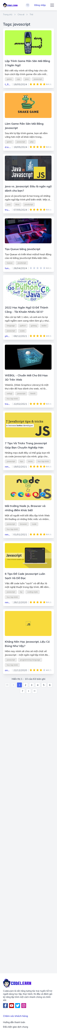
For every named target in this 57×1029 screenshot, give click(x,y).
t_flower (8, 84)
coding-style (32, 592)
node (34, 524)
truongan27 (8, 209)
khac (17, 204)
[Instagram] (23, 1005)
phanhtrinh (8, 336)
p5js (32, 142)
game (9, 79)
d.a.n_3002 (8, 147)
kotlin (44, 325)
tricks (30, 461)
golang (34, 325)
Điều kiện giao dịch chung (15, 1027)
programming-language (30, 660)
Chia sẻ (21, 15)
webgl (9, 393)
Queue (9, 263)
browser (23, 524)
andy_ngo (8, 670)
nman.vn (8, 466)
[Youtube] (11, 1005)
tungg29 (8, 268)
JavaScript (22, 263)
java (27, 79)
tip (21, 592)
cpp (18, 79)
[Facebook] (5, 1005)
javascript (38, 79)
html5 (32, 393)
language (11, 325)
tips (21, 461)
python (23, 325)
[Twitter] (17, 1005)
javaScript (29, 204)
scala (22, 331)
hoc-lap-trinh (12, 398)
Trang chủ (7, 15)
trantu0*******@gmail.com (8, 403)
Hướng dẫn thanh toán (14, 1022)
